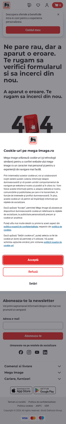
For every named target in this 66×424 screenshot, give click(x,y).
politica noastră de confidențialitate (21, 226)
